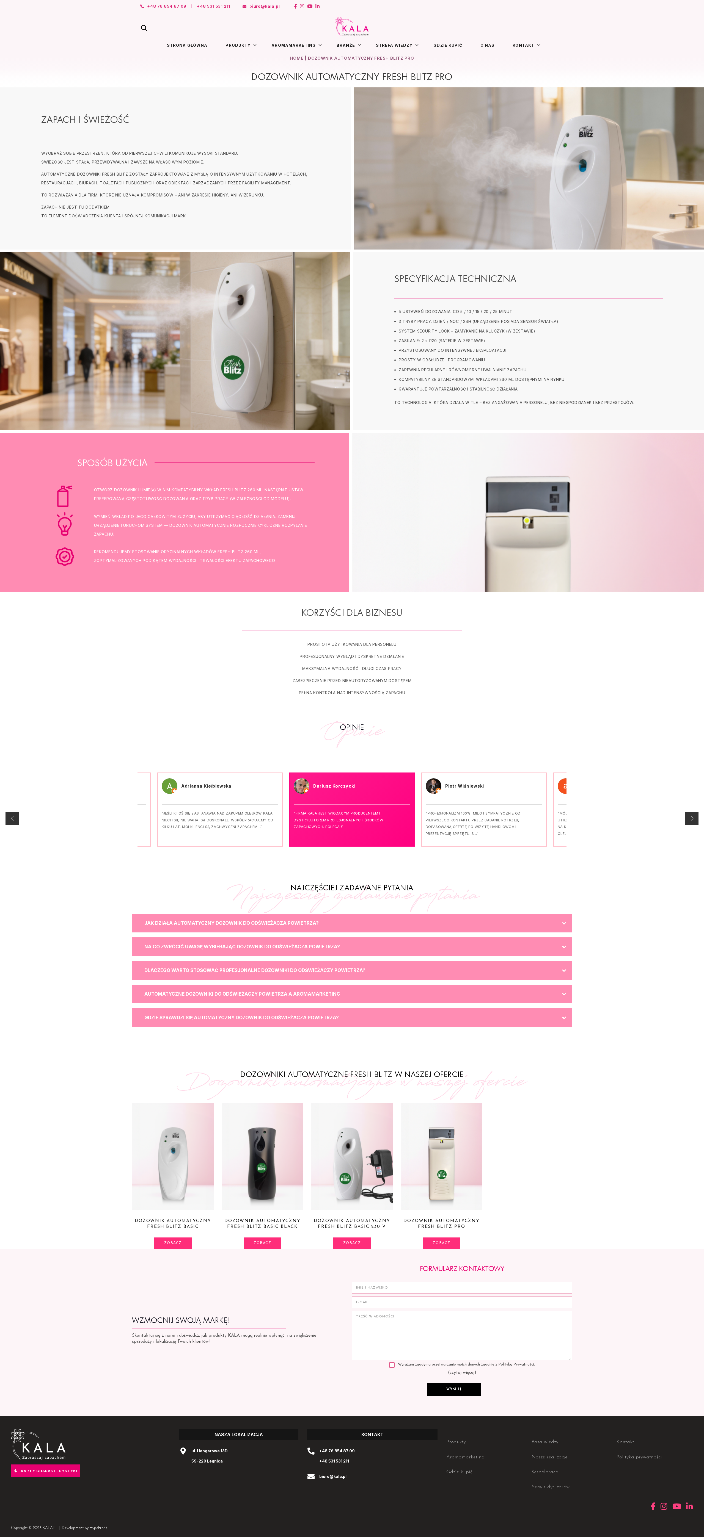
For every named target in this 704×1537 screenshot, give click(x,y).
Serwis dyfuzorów (551, 1487)
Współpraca (545, 1472)
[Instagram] (302, 6)
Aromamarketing (293, 45)
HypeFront (98, 1528)
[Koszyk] (560, 27)
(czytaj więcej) (462, 1372)
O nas (487, 45)
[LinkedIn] (317, 6)
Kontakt (523, 45)
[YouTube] (310, 6)
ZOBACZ (173, 1243)
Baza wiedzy (545, 1442)
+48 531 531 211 (334, 1461)
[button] (691, 818)
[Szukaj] (144, 28)
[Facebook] (295, 6)
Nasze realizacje (550, 1457)
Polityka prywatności (639, 1457)
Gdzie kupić (447, 45)
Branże (346, 45)
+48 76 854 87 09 (337, 1451)
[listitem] (352, 923)
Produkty (238, 45)
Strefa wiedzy (394, 45)
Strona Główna (187, 45)
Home (297, 58)
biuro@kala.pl (332, 1476)
